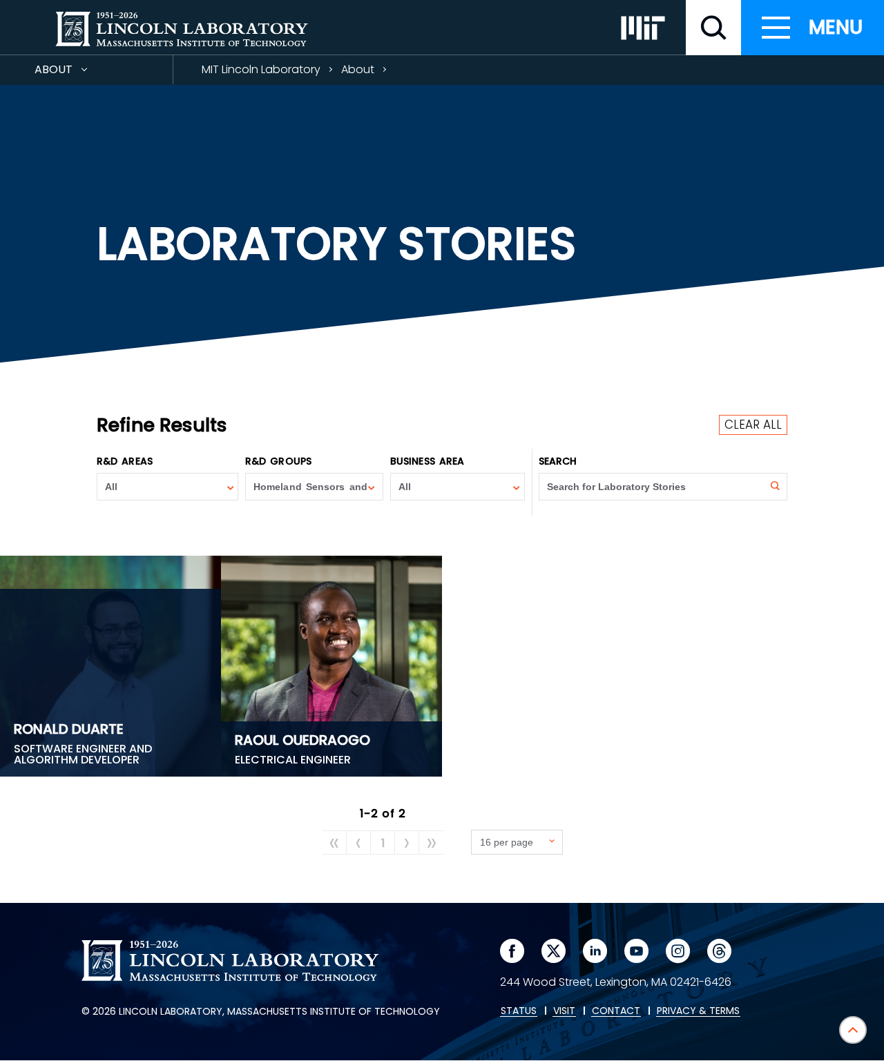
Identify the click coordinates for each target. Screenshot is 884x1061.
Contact (616, 1011)
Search (558, 461)
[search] (713, 27)
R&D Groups (278, 461)
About (78, 72)
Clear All (753, 424)
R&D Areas (125, 461)
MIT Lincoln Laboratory (261, 69)
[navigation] (812, 27)
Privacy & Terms (698, 1011)
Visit (564, 1011)
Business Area (427, 461)
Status (519, 1011)
